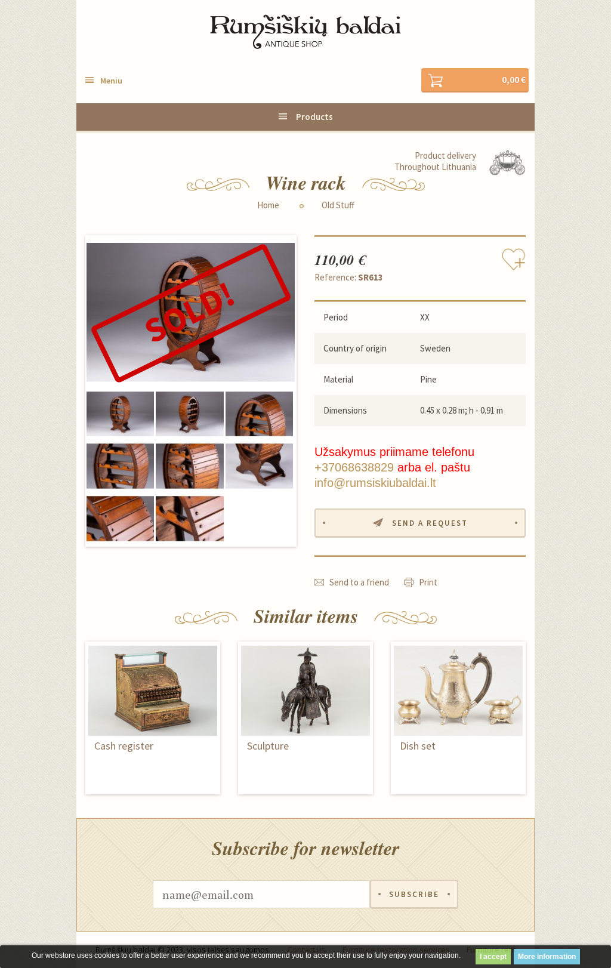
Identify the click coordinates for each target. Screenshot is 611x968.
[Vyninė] (189, 413)
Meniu (111, 80)
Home (268, 205)
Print (428, 582)
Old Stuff (338, 205)
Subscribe (414, 894)
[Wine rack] (191, 312)
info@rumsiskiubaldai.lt (375, 482)
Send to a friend (359, 582)
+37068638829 (354, 467)
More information (547, 956)
